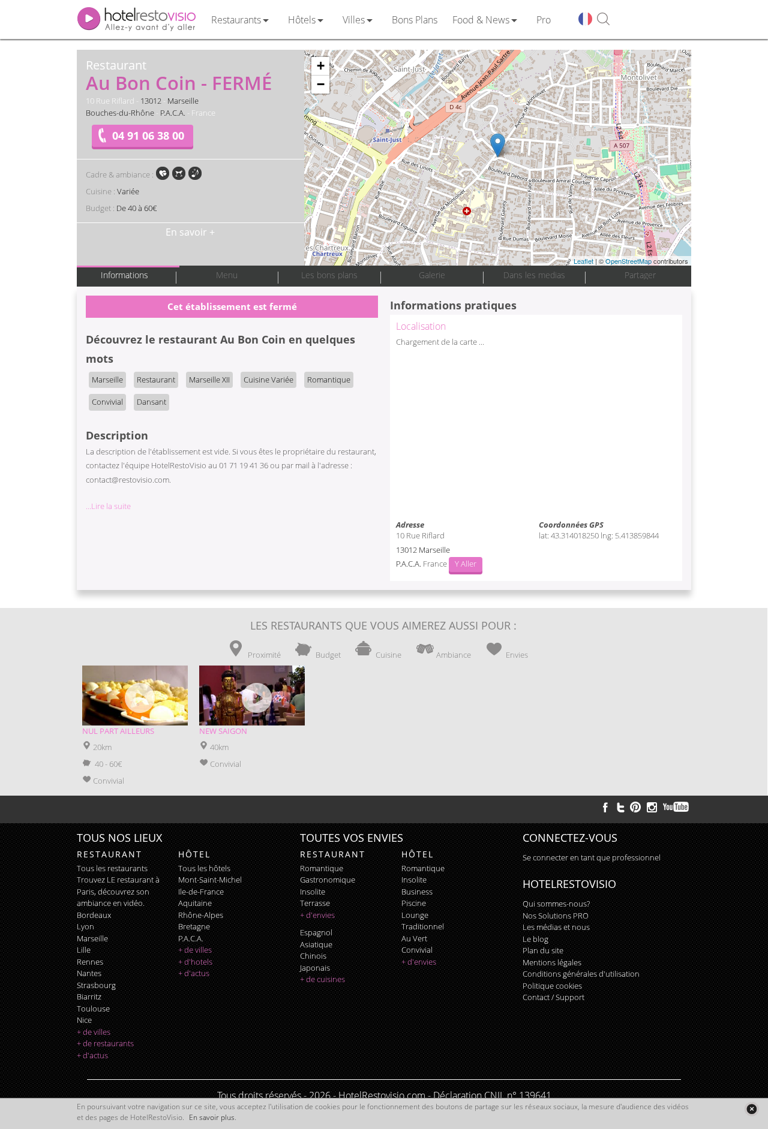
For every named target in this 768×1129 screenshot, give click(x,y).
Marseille (183, 100)
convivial (417, 949)
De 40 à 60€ (136, 208)
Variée (128, 191)
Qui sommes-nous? (556, 903)
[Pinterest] (635, 807)
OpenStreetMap (628, 261)
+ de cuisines (322, 979)
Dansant (151, 401)
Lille (84, 949)
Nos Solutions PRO (556, 915)
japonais (315, 967)
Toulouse (93, 1008)
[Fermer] (751, 1108)
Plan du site (543, 950)
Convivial (107, 401)
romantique (321, 868)
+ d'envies (317, 915)
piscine (413, 903)
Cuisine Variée (268, 379)
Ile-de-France (201, 891)
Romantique (328, 379)
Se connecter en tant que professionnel (592, 857)
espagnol (316, 932)
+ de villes (93, 1031)
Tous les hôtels (204, 868)
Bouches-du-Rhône (120, 112)
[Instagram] (652, 808)
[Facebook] (605, 807)
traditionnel (422, 926)
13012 (150, 100)
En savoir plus (212, 1117)
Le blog (535, 939)
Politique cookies (552, 985)
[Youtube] (676, 807)
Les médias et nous (556, 927)
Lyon (85, 926)
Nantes (89, 973)
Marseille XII (209, 379)
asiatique (316, 944)
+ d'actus (92, 1055)
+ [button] (321, 65)
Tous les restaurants (112, 868)
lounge (414, 915)
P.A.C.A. (172, 112)
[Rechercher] (603, 19)
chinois (313, 955)
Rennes (90, 961)
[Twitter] (620, 807)
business (417, 891)
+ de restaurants (105, 1043)
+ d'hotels (195, 961)
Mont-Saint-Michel (210, 879)
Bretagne (194, 926)
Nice (84, 1019)
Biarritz (89, 996)
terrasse (315, 903)
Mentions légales (552, 962)
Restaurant (156, 379)
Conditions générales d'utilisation (581, 973)
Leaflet (583, 261)
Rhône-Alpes (200, 915)
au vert (414, 938)
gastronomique (327, 879)
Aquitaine (195, 903)
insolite (312, 891)
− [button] (321, 84)
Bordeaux (94, 915)
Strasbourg (96, 985)
